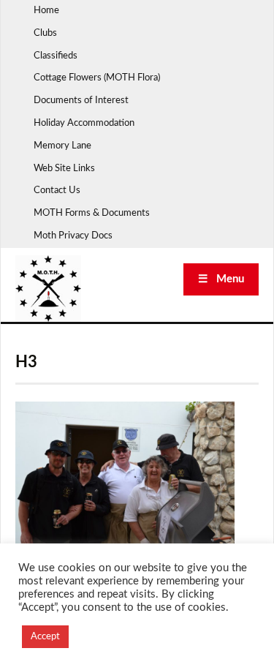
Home (46, 10)
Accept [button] (45, 636)
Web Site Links (64, 168)
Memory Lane (62, 146)
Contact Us (57, 190)
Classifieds (55, 56)
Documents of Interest (81, 100)
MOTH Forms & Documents (92, 213)
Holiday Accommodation (84, 123)
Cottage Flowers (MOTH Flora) (97, 78)
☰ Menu (221, 279)
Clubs (45, 33)
